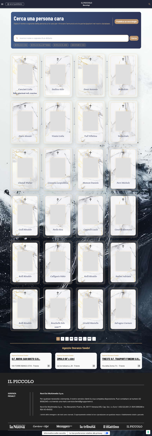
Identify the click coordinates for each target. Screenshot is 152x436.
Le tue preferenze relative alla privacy (85, 433)
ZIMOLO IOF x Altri (65, 358)
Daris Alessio (25, 136)
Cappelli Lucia (90, 229)
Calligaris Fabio (57, 276)
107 (89, 338)
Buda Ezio (123, 89)
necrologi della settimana (40, 45)
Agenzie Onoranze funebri (76, 348)
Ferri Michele (123, 182)
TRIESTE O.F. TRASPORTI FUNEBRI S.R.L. (121, 358)
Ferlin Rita (58, 229)
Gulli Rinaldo (25, 229)
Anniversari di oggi (78, 45)
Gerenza (12, 393)
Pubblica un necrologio (126, 21)
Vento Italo (123, 136)
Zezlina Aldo (58, 89)
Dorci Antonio (90, 89)
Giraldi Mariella (90, 323)
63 (80, 338)
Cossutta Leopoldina (58, 182)
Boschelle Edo (58, 323)
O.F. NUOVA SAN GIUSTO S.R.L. (26, 358)
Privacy (11, 396)
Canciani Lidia (25, 89)
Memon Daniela (90, 182)
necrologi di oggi (21, 45)
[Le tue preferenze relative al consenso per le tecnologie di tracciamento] (148, 432)
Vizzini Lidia (58, 136)
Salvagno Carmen (123, 323)
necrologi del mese (61, 45)
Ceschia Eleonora (123, 229)
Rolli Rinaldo (25, 276)
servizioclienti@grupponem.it (80, 401)
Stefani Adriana (123, 276)
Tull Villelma (90, 136)
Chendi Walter (25, 182)
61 (71, 338)
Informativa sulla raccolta (55, 433)
